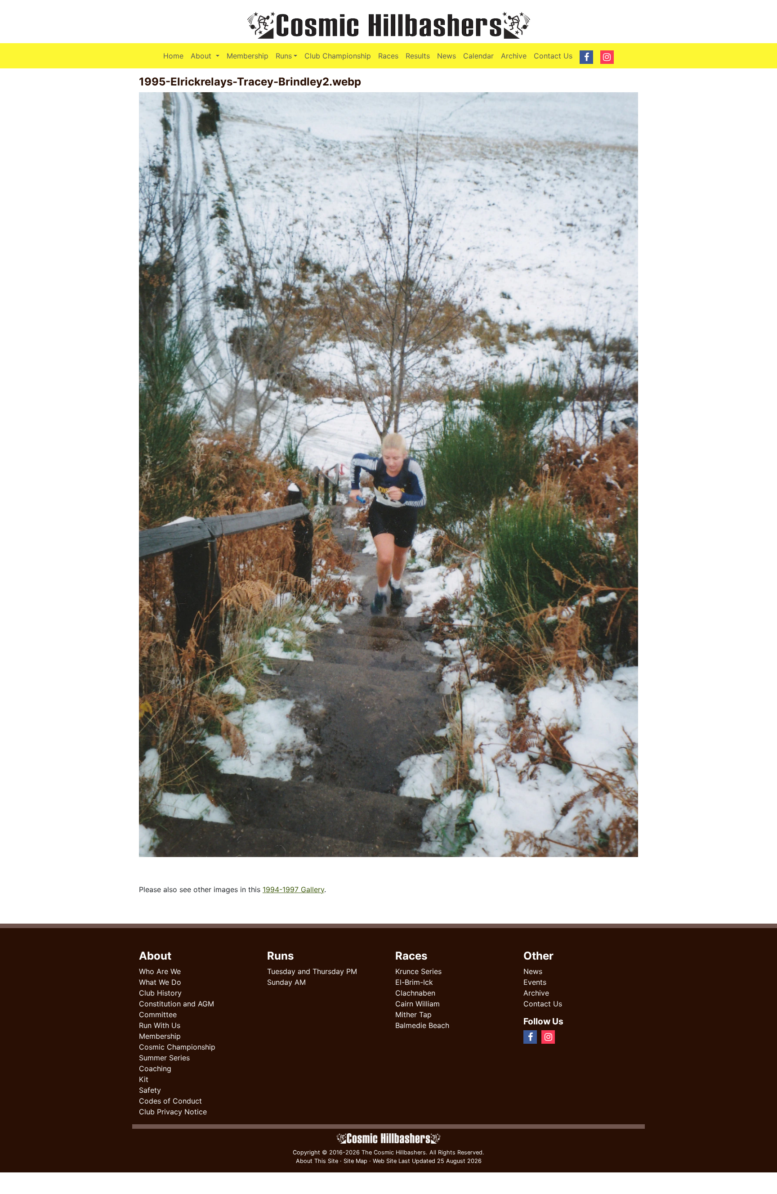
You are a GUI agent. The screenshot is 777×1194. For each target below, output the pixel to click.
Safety (150, 1090)
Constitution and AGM (176, 1003)
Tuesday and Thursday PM (312, 971)
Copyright (306, 1152)
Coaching (155, 1068)
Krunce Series (418, 971)
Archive (514, 55)
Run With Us (159, 1025)
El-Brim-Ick (414, 982)
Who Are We (160, 971)
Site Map (355, 1161)
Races (388, 55)
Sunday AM (286, 982)
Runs (284, 55)
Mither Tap (413, 1014)
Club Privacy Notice (173, 1111)
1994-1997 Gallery (293, 889)
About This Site (317, 1161)
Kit (143, 1079)
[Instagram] (570, 1037)
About (207, 55)
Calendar (478, 55)
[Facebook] (563, 1037)
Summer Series (164, 1057)
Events (534, 982)
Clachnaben (415, 992)
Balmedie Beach (422, 1025)
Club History (160, 992)
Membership (247, 55)
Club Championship (337, 55)
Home (173, 55)
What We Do (160, 982)
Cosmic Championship (177, 1046)
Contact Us (553, 55)
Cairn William (417, 1003)
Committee (158, 1014)
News (446, 55)
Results (418, 55)
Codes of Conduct (170, 1100)
